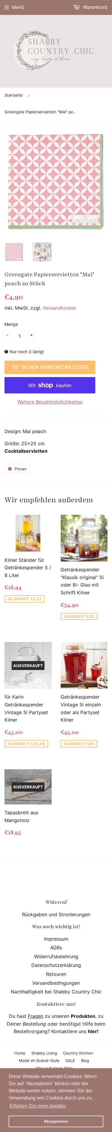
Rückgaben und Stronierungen (56, 914)
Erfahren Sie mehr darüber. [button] (38, 1105)
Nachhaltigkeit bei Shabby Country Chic (56, 992)
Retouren (56, 974)
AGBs (56, 947)
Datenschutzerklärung (56, 965)
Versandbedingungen (56, 983)
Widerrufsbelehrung (56, 956)
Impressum (56, 939)
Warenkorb (95, 7)
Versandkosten (59, 308)
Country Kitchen (78, 1053)
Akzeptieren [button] (56, 1121)
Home (19, 1053)
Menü (18, 7)
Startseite (13, 95)
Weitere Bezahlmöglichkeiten (49, 402)
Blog (85, 1060)
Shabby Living (44, 1053)
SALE (70, 1060)
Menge (11, 324)
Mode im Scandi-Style (39, 1060)
